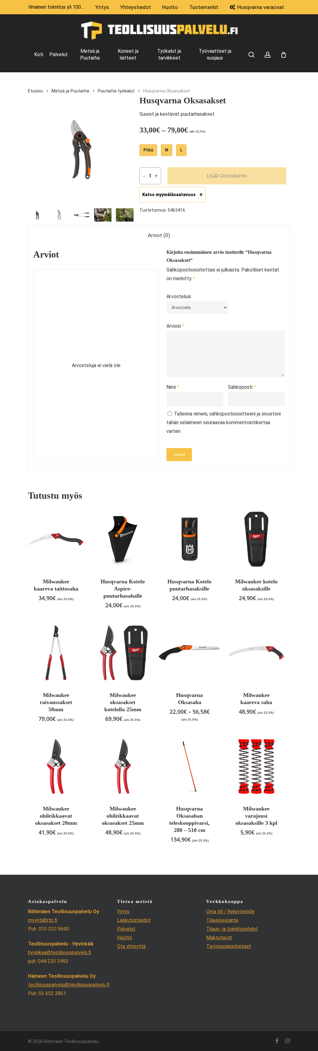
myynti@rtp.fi (42, 920)
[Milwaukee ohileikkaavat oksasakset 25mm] (123, 766)
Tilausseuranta (222, 920)
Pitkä (148, 150)
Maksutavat (219, 938)
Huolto (124, 938)
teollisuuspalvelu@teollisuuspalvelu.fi (68, 985)
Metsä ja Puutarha (70, 91)
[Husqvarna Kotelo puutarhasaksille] (189, 539)
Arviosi (175, 326)
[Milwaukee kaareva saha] (256, 653)
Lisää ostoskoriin (227, 175)
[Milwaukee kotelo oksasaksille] (256, 539)
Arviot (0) (159, 235)
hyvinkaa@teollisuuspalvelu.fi (59, 952)
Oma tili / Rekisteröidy (230, 911)
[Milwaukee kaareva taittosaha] (56, 539)
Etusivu (35, 91)
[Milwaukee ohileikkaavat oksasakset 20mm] (56, 766)
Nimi (172, 387)
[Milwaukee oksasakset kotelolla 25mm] (123, 653)
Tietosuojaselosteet (228, 946)
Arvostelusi (178, 296)
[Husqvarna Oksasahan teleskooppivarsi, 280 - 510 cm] (189, 766)
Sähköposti (242, 387)
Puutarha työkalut (116, 91)
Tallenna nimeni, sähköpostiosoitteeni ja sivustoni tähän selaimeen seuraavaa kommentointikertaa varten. (223, 422)
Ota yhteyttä (131, 946)
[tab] (159, 235)
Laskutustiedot (134, 920)
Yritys (123, 911)
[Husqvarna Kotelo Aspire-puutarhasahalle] (123, 539)
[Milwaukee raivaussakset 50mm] (56, 653)
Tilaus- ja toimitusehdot (232, 929)
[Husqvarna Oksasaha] (189, 653)
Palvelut (126, 929)
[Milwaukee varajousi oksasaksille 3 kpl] (256, 766)
